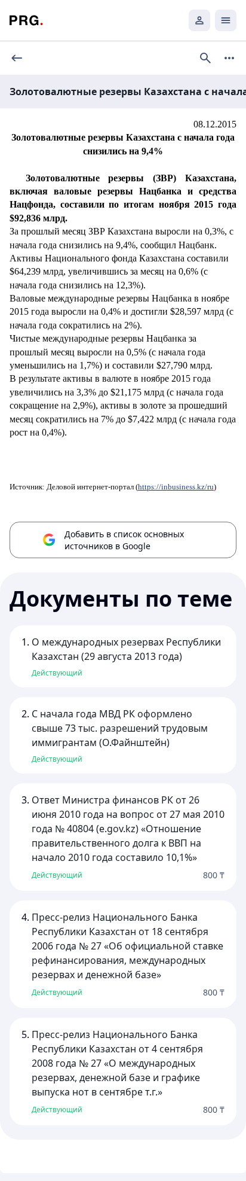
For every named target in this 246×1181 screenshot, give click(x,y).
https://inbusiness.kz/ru (176, 486)
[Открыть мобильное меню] (225, 20)
